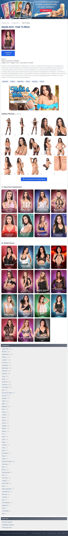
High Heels (5, 349)
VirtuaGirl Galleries (7, 522)
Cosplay (4, 426)
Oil (2, 434)
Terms (58, 533)
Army (3, 508)
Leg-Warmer (5, 491)
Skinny (4, 417)
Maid (3, 437)
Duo (3, 475)
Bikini (3, 404)
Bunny (4, 469)
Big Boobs (5, 368)
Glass (3, 442)
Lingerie (4, 360)
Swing (4, 420)
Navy (3, 486)
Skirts (3, 379)
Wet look (4, 494)
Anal (3, 409)
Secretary (5, 464)
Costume (4, 384)
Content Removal (51, 533)
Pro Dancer (5, 387)
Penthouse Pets (7, 527)
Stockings (5, 365)
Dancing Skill (5, 472)
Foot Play (5, 478)
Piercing (4, 373)
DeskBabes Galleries (8, 525)
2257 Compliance (36, 533)
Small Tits (4, 382)
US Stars (4, 497)
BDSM (4, 428)
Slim (3, 390)
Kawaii (4, 431)
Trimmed (4, 371)
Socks (3, 423)
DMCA (43, 533)
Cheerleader (5, 511)
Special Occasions (7, 461)
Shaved (4, 351)
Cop (3, 500)
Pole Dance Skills (7, 393)
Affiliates (64, 533)
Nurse (3, 456)
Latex (3, 439)
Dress (3, 376)
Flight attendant (6, 489)
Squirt (3, 458)
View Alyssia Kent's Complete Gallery (35, 179)
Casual (4, 412)
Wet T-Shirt (5, 483)
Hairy (3, 447)
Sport (3, 450)
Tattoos (4, 357)
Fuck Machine (6, 502)
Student (4, 445)
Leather (4, 415)
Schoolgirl (5, 453)
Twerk (3, 401)
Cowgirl (4, 480)
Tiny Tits (4, 395)
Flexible (4, 398)
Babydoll (4, 406)
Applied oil (5, 505)
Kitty (3, 467)
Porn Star (4, 362)
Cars (3, 513)
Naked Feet (5, 354)
